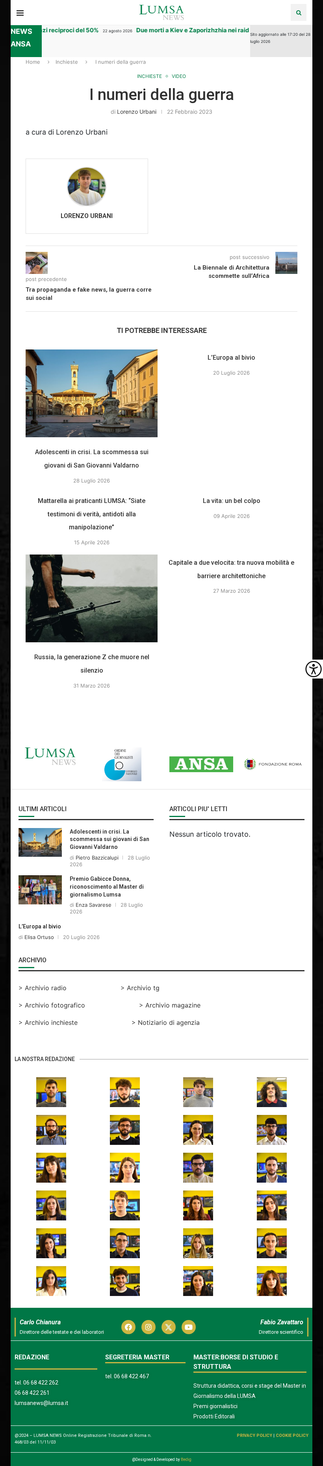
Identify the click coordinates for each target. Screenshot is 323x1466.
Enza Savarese (93, 905)
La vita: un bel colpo (231, 501)
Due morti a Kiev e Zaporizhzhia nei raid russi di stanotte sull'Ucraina (225, 30)
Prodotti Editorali (214, 1416)
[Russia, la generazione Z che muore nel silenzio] (92, 598)
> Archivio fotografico (52, 1005)
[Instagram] (148, 1327)
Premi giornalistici (215, 1406)
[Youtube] (189, 1327)
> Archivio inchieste (48, 1022)
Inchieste (67, 62)
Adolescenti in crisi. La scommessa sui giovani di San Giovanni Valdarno (109, 839)
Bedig (186, 1459)
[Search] (298, 12)
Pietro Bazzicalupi (97, 857)
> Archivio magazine (169, 1005)
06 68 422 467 (131, 1376)
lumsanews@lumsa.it (41, 1403)
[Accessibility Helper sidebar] (313, 669)
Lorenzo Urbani (136, 111)
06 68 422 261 (32, 1393)
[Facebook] (128, 1327)
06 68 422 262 (40, 1382)
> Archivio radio (43, 988)
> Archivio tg (140, 988)
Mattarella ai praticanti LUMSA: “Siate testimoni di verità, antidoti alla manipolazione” (91, 514)
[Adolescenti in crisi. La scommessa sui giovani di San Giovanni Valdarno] (92, 393)
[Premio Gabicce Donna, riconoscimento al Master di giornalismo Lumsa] (40, 889)
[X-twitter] (169, 1327)
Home (33, 62)
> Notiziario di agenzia (166, 1022)
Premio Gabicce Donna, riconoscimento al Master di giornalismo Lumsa (107, 886)
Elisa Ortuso (39, 937)
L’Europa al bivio (231, 357)
